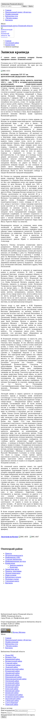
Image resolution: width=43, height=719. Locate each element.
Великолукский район (13, 661)
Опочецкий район (12, 43)
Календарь (14, 567)
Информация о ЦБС (12, 557)
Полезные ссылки (12, 579)
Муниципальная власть (14, 555)
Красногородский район (14, 669)
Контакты (9, 20)
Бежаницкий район (12, 659)
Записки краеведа (16, 565)
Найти (25, 6)
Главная (8, 10)
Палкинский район (12, 685)
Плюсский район (11, 689)
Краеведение (10, 45)
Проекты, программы (13, 571)
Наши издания (10, 575)
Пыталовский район (13, 699)
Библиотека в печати (13, 577)
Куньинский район (12, 671)
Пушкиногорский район (14, 697)
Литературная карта (12, 573)
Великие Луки (10, 657)
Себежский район (12, 700)
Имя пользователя (7, 710)
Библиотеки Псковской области (12, 4)
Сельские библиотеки (13, 559)
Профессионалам (11, 14)
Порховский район (12, 691)
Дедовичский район (12, 665)
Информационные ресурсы (15, 561)
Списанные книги (12, 581)
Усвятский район (11, 704)
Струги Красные (11, 702)
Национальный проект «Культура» (18, 12)
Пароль (3, 713)
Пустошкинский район (14, 695)
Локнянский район (12, 673)
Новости (8, 553)
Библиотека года (11, 16)
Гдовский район (11, 663)
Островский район (12, 683)
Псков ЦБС (9, 655)
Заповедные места (12, 569)
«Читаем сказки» (11, 18)
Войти (31, 6)
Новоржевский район (13, 677)
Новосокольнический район (15, 679)
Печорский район (12, 687)
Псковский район (12, 693)
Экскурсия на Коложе (9, 537)
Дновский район (11, 667)
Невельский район (12, 675)
